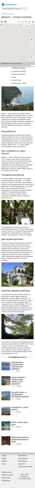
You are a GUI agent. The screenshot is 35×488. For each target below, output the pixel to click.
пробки (27, 26)
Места (4, 464)
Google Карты (6, 480)
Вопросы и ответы (7, 475)
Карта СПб (21, 464)
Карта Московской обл (25, 466)
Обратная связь (7, 472)
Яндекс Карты (6, 477)
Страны (4, 455)
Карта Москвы (22, 461)
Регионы (4, 461)
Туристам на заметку (7, 14)
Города (4, 458)
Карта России (22, 455)
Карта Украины (23, 458)
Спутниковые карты (24, 478)
